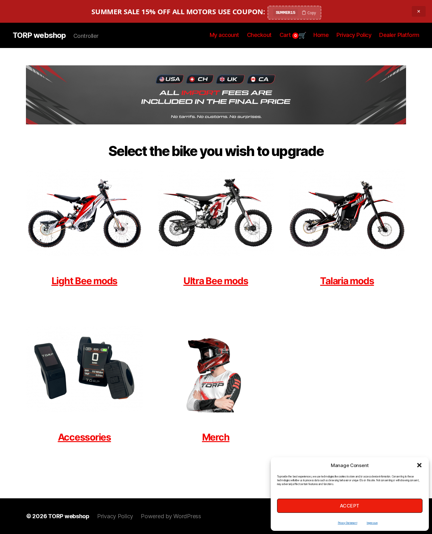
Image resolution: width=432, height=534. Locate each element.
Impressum (372, 523)
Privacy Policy (353, 35)
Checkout (259, 35)
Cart (288, 35)
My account (224, 35)
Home (321, 35)
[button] (419, 465)
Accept (350, 506)
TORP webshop (39, 35)
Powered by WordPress (171, 516)
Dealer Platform (399, 35)
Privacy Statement (347, 523)
